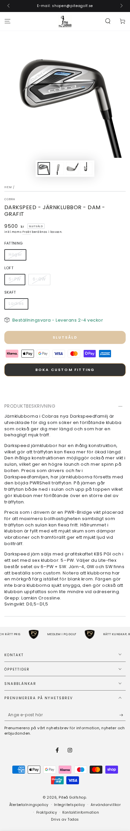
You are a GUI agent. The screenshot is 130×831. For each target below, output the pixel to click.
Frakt (26, 232)
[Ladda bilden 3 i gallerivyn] (72, 168)
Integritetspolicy (69, 804)
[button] (108, 21)
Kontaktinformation (80, 812)
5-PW (15, 279)
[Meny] (7, 21)
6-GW (39, 279)
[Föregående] (9, 6)
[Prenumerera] (122, 715)
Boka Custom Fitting (65, 369)
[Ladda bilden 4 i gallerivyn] (86, 168)
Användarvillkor (106, 804)
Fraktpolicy (46, 812)
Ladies (16, 303)
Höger (15, 254)
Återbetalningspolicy (29, 804)
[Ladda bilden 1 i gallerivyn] (44, 168)
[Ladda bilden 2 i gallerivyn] (58, 168)
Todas (73, 819)
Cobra (10, 199)
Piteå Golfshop (72, 797)
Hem (8, 187)
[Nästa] (121, 6)
